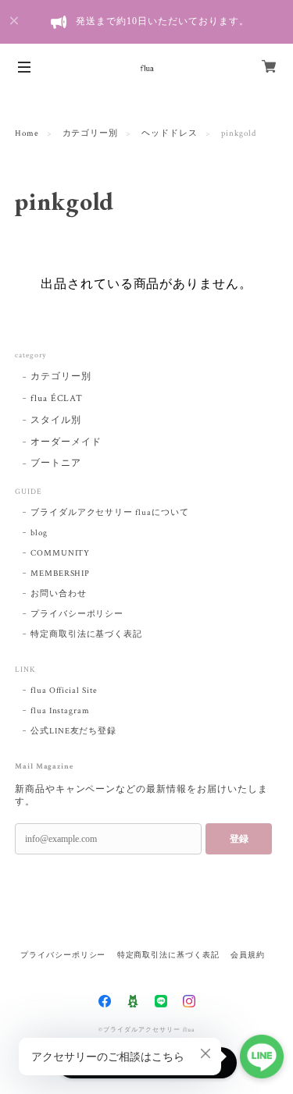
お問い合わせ (58, 593)
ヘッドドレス (169, 133)
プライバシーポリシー (77, 614)
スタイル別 (55, 420)
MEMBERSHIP (60, 573)
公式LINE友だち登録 (73, 731)
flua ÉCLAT (57, 398)
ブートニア (55, 463)
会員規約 (247, 954)
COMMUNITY (60, 553)
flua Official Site (64, 690)
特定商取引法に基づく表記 (86, 634)
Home (27, 133)
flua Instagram (60, 710)
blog (39, 532)
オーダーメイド (66, 442)
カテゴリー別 (91, 133)
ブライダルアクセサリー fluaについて (109, 512)
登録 (239, 838)
